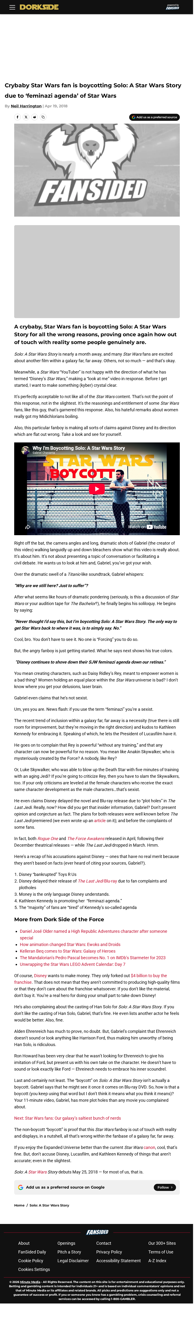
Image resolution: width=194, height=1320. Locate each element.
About (24, 1243)
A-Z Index (157, 1260)
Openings (66, 1243)
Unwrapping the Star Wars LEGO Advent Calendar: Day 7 (72, 964)
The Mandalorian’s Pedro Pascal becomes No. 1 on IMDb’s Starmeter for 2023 (93, 957)
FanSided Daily (32, 1251)
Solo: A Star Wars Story (49, 1205)
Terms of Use (160, 1251)
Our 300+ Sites (162, 1243)
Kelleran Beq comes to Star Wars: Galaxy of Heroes (67, 951)
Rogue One (47, 838)
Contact (103, 1243)
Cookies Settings (34, 1269)
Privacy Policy (109, 1251)
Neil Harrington (26, 106)
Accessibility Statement (118, 1260)
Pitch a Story (69, 1251)
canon (149, 1147)
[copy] (43, 117)
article (100, 820)
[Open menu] (12, 7)
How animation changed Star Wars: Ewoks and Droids (70, 944)
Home (19, 1205)
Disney (40, 975)
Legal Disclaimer (73, 1260)
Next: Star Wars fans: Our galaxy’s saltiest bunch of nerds (67, 1118)
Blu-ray (97, 881)
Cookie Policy (30, 1260)
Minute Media (30, 1282)
